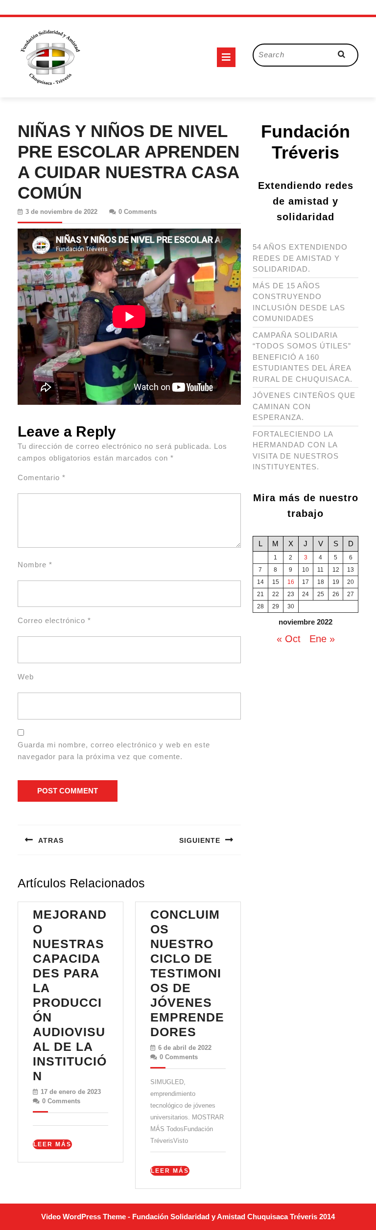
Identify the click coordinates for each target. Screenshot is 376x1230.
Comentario (42, 477)
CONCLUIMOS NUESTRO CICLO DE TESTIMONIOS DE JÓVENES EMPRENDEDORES (187, 973)
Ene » (322, 638)
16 (290, 582)
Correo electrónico (54, 620)
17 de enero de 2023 (71, 1091)
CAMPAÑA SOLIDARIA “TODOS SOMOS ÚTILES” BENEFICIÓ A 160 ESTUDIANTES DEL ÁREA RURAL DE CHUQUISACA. (302, 357)
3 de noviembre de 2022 (61, 211)
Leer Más (52, 1144)
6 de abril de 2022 (185, 1047)
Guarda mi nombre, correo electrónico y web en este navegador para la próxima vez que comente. (114, 751)
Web (26, 677)
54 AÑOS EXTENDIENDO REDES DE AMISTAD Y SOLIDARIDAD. (300, 258)
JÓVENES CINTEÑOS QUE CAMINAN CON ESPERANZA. (304, 406)
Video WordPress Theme (83, 1216)
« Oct (289, 638)
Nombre (35, 564)
